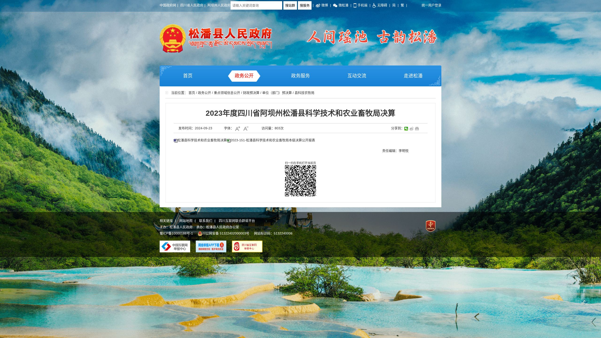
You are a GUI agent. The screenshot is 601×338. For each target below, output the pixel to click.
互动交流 (356, 75)
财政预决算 (251, 93)
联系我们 (205, 221)
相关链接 (166, 221)
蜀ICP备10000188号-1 (176, 233)
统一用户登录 (431, 5)
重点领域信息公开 (227, 93)
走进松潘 (413, 75)
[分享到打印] (417, 129)
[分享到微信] (406, 129)
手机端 (362, 5)
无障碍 (382, 5)
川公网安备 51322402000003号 (225, 233)
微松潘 (343, 5)
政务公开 (244, 75)
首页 (188, 75)
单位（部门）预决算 (277, 93)
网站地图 (186, 221)
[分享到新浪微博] (412, 129)
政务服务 (300, 75)
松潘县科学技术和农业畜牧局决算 (202, 140)
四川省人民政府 (191, 5)
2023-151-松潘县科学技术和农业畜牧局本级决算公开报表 (273, 140)
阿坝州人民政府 (219, 5)
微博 (324, 5)
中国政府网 (168, 5)
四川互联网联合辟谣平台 (237, 221)
